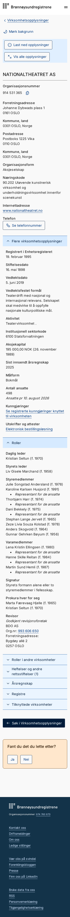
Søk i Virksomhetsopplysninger (37, 723)
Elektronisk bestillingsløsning (29, 429)
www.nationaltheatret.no (23, 210)
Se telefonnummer (27, 225)
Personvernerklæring (23, 902)
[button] (66, 7)
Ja (12, 759)
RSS (12, 896)
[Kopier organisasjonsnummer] (27, 93)
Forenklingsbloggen (22, 865)
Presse (13, 870)
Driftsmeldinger (19, 833)
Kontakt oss (17, 828)
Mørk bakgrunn (21, 31)
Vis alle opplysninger (29, 57)
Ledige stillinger (20, 845)
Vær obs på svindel (22, 859)
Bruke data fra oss (22, 890)
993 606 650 (28, 631)
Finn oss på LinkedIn (23, 876)
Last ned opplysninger (31, 45)
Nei (26, 759)
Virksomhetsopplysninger (28, 20)
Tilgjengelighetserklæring (26, 907)
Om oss (14, 839)
